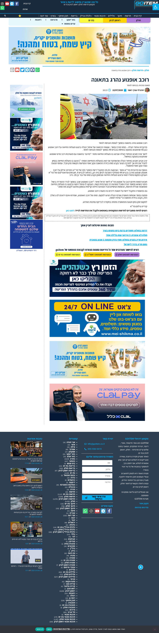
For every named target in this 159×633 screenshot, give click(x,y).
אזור (73, 444)
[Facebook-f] (17, 4)
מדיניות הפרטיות (61, 629)
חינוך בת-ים (70, 503)
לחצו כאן (70, 210)
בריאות (74, 15)
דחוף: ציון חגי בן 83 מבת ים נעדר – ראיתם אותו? (26, 567)
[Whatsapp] (2, 8)
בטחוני (72, 461)
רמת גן (72, 597)
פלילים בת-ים (69, 572)
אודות (25, 9)
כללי (73, 534)
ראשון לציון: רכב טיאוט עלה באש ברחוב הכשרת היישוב (27, 486)
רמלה (72, 595)
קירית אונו (70, 583)
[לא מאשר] (155, 629)
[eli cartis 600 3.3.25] (26, 184)
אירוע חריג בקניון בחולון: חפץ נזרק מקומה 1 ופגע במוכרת (118, 239)
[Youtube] (7, 4)
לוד (73, 536)
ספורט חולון (70, 562)
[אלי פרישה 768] (97, 296)
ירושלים (71, 522)
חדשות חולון (137, 70)
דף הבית (27, 3)
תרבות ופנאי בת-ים (67, 616)
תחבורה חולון (69, 607)
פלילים (111, 15)
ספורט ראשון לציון (67, 564)
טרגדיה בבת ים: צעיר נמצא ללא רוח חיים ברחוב (27, 540)
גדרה (73, 477)
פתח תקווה (70, 581)
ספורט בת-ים (69, 560)
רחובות (38, 19)
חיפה (73, 510)
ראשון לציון (114, 20)
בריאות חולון (69, 468)
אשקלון (72, 451)
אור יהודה (71, 442)
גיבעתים (71, 480)
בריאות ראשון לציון (67, 470)
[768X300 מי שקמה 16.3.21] (97, 336)
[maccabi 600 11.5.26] (26, 251)
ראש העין (71, 588)
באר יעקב (70, 19)
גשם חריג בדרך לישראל (135, 244)
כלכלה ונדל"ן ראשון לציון (64, 531)
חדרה (72, 489)
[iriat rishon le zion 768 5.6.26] (97, 377)
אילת (73, 446)
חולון (138, 20)
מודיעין (72, 541)
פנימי (72, 579)
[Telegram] (12, 4)
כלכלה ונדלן (85, 15)
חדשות (128, 15)
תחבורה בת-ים (68, 605)
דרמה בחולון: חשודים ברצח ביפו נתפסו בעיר (125, 230)
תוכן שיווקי (63, 15)
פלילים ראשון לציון (67, 576)
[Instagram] (2, 4)
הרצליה (72, 487)
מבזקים (71, 538)
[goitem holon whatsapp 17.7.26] (26, 116)
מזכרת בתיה (69, 543)
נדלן (73, 550)
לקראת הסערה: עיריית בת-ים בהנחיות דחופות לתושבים (28, 513)
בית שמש (71, 463)
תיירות (72, 609)
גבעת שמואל (69, 475)
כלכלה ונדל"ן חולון (67, 529)
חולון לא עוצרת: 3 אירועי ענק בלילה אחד (126, 235)
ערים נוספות (69, 23)
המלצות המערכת (67, 484)
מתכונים (71, 546)
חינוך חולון (70, 505)
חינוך (119, 15)
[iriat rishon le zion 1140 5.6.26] (79, 63)
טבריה (72, 513)
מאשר (49, 629)
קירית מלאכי (69, 586)
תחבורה (71, 602)
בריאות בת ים (69, 465)
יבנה (73, 517)
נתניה (72, 555)
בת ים (91, 20)
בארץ (53, 15)
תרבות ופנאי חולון (67, 619)
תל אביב (71, 612)
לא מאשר (40, 629)
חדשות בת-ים (69, 494)
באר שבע (71, 456)
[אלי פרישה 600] (26, 149)
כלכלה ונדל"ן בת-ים (66, 527)
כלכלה (72, 524)
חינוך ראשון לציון (67, 508)
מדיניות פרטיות (141, 507)
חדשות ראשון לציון (67, 498)
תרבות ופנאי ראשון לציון (64, 621)
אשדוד (72, 449)
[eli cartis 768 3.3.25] (97, 420)
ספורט (72, 557)
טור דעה (44, 15)
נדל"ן (72, 548)
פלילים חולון (69, 574)
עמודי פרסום (69, 567)
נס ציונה (54, 19)
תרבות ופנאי (99, 15)
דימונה (72, 482)
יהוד (73, 520)
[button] (156, 7)
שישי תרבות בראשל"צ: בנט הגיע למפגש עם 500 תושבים (27, 460)
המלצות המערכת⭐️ (28, 15)
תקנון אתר (143, 503)
